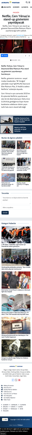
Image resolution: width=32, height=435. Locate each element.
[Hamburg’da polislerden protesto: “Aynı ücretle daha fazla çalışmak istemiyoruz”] (8, 144)
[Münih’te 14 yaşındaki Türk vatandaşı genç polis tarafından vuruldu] (24, 162)
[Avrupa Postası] (10, 2)
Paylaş (5, 55)
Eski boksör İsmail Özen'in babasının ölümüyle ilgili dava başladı (22, 152)
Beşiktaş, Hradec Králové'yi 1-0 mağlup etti (23, 184)
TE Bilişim (20, 425)
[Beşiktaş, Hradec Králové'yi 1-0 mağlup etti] (24, 177)
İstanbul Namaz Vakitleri (10, 389)
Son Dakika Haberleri (9, 398)
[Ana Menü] (29, 2)
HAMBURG (14, 405)
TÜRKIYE (12, 407)
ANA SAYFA (7, 7)
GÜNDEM (16, 7)
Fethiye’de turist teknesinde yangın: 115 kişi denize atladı (7, 184)
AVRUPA (5, 407)
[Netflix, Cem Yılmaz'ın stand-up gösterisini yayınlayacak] (16, 43)
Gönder (5, 213)
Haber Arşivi (7, 400)
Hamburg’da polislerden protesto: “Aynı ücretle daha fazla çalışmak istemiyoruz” (8, 152)
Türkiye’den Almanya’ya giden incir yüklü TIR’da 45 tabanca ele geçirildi (8, 168)
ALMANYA (24, 7)
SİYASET (5, 409)
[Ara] (27, 2)
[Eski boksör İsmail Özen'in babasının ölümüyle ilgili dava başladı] (24, 144)
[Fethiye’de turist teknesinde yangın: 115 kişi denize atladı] (8, 177)
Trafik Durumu (8, 391)
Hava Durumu (7, 387)
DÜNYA (20, 407)
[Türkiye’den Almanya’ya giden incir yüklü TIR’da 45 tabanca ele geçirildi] (8, 162)
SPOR (21, 409)
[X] (16, 380)
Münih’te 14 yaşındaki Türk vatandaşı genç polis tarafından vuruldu (23, 168)
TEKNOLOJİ (13, 409)
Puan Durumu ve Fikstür (10, 393)
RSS (5, 419)
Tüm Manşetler (8, 395)
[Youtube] (19, 380)
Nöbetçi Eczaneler (9, 385)
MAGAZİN (16, 12)
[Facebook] (12, 380)
